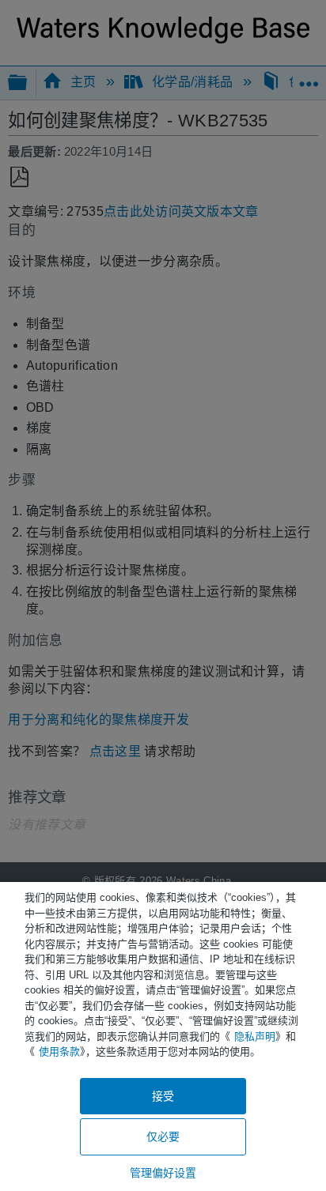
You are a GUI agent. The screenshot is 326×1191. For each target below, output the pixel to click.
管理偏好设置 (163, 1173)
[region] (163, 1036)
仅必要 (163, 1136)
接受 (163, 1096)
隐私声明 (254, 1036)
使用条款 (59, 1051)
